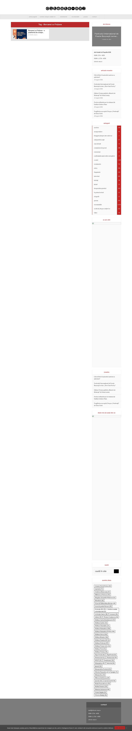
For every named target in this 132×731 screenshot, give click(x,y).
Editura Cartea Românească (105, 620)
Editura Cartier (101, 623)
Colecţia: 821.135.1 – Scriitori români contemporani (106, 610)
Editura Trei (100, 649)
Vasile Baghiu (100, 692)
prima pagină (33, 17)
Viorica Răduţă (101, 695)
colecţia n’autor (101, 614)
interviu (111, 663)
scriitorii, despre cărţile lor (48, 17)
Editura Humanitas (102, 628)
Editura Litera (101, 634)
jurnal (98, 666)
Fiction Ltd (100, 657)
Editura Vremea (101, 652)
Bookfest (99, 600)
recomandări (75, 17)
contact (94, 17)
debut (98, 617)
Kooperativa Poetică (103, 669)
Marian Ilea (100, 675)
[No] (126, 728)
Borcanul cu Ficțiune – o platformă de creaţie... (36, 31)
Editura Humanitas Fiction (105, 631)
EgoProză (111, 655)
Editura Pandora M (102, 640)
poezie (86, 17)
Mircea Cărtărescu (102, 678)
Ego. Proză (100, 655)
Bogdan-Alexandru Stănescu (105, 597)
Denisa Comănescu (111, 617)
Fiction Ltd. (112, 657)
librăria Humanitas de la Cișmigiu (106, 672)
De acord (119, 728)
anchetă (99, 589)
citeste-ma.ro (33, 35)
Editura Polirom (101, 643)
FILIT (98, 660)
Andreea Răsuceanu (102, 592)
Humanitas (100, 663)
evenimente (63, 17)
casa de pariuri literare (103, 606)
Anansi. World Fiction (103, 586)
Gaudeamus (109, 660)
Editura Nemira (101, 637)
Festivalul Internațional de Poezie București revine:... (106, 35)
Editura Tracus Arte (102, 646)
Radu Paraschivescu (102, 683)
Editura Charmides (102, 626)
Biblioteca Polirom (102, 595)
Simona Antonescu (102, 689)
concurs (114, 614)
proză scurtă (110, 681)
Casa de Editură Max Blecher (105, 603)
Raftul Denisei (101, 686)
